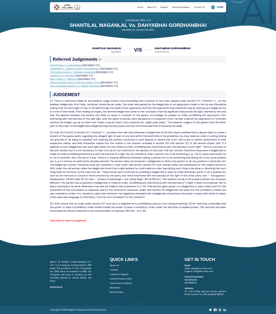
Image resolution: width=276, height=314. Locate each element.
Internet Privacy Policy (121, 279)
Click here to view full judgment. (68, 220)
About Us (151, 7)
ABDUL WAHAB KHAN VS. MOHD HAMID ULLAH (75, 82)
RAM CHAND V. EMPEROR (64, 79)
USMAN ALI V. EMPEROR (63, 75)
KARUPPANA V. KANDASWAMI (66, 65)
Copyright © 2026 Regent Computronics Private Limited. (78, 309)
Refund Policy (116, 292)
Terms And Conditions (121, 283)
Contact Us (199, 7)
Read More (56, 287)
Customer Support (119, 274)
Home (140, 7)
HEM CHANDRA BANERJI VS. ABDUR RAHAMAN (75, 86)
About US (114, 265)
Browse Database (181, 7)
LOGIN (219, 7)
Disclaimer (115, 288)
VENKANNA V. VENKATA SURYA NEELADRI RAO (75, 68)
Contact (114, 270)
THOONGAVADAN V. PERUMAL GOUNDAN (73, 72)
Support (164, 7)
